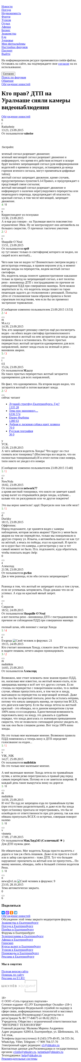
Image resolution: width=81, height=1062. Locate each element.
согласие (63, 63)
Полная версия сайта (15, 971)
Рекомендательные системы (19, 1058)
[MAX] (7, 912)
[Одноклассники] (11, 912)
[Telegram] (15, 912)
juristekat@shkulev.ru (50, 1052)
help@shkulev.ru (31, 1055)
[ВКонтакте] (3, 912)
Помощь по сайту (13, 974)
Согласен (8, 73)
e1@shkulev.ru (51, 1045)
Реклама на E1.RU (13, 978)
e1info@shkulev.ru (24, 1052)
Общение (8, 80)
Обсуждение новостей (16, 84)
